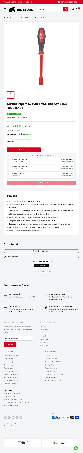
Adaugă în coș (24, 150)
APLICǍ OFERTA (41, 183)
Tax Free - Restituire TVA (53, 380)
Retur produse (8, 368)
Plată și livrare (8, 359)
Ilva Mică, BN (43, 345)
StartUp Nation (50, 365)
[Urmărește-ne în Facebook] (5, 417)
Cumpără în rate (50, 371)
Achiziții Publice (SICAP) (53, 362)
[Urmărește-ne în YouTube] (13, 417)
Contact (47, 355)
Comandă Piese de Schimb (54, 374)
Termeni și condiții (10, 365)
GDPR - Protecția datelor (12, 374)
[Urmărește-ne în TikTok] (17, 417)
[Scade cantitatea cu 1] (17, 142)
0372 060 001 (14, 405)
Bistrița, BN (43, 336)
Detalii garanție (9, 362)
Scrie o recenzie (41, 265)
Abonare (10, 344)
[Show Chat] (76, 448)
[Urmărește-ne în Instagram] (9, 417)
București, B (43, 326)
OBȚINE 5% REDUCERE (69, 2)
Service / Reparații (51, 377)
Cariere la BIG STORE (11, 371)
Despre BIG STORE (11, 380)
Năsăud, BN (43, 342)
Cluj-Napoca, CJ (44, 330)
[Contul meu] (73, 9)
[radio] (41, 160)
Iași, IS (41, 333)
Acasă (6, 18)
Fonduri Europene (51, 368)
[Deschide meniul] (5, 9)
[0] (77, 9)
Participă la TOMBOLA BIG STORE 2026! (18, 2)
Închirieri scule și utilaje (11, 355)
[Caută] (65, 9)
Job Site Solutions (51, 359)
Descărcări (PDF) (10, 383)
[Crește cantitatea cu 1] (28, 142)
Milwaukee (11, 118)
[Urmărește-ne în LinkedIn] (20, 417)
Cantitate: (10, 141)
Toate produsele (14, 18)
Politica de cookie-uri (11, 377)
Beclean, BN (43, 339)
